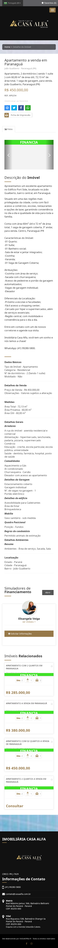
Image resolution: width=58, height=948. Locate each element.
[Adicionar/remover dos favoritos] (52, 666)
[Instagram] (31, 943)
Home (7, 46)
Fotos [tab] (10, 129)
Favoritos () (50, 2)
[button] (8, 155)
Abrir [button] (47, 592)
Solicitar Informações (21, 633)
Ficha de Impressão (20, 115)
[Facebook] (26, 943)
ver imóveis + (29, 621)
